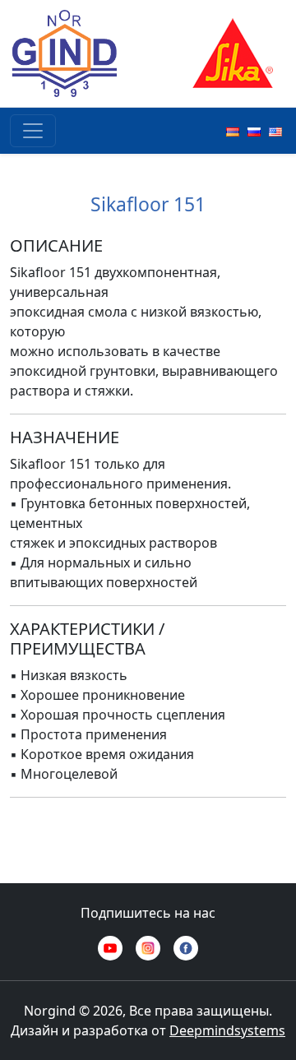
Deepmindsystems (227, 1030)
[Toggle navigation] (33, 130)
